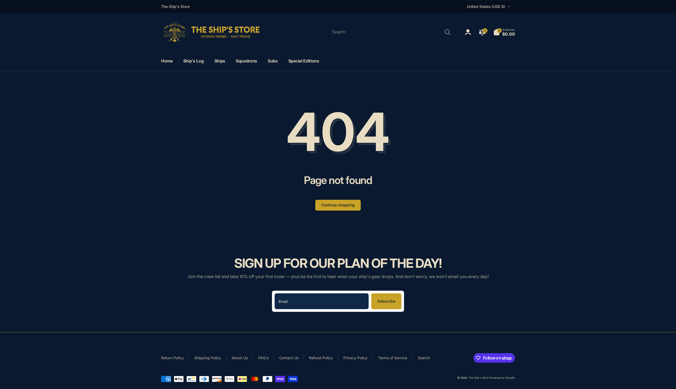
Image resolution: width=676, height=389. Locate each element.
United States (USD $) (486, 6)
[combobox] (391, 32)
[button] (504, 32)
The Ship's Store (478, 377)
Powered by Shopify (502, 377)
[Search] (447, 32)
